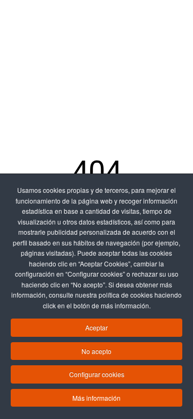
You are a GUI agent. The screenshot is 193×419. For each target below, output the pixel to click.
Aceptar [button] (96, 327)
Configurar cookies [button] (96, 374)
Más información (96, 397)
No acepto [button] (96, 351)
